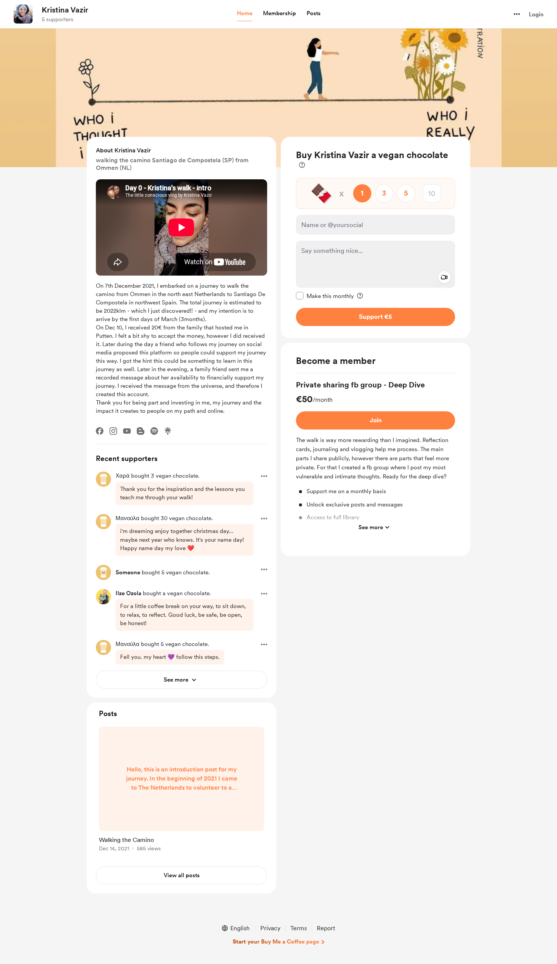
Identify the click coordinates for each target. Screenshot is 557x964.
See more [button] (370, 527)
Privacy (270, 928)
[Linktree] (168, 431)
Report (326, 928)
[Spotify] (154, 431)
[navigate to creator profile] (23, 14)
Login (536, 14)
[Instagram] (113, 431)
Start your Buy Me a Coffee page (276, 941)
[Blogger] (140, 431)
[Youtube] (127, 431)
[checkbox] (325, 296)
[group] (375, 457)
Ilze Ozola (128, 593)
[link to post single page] (181, 790)
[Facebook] (99, 431)
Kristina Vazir (65, 9)
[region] (375, 237)
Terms (298, 928)
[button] (244, 14)
